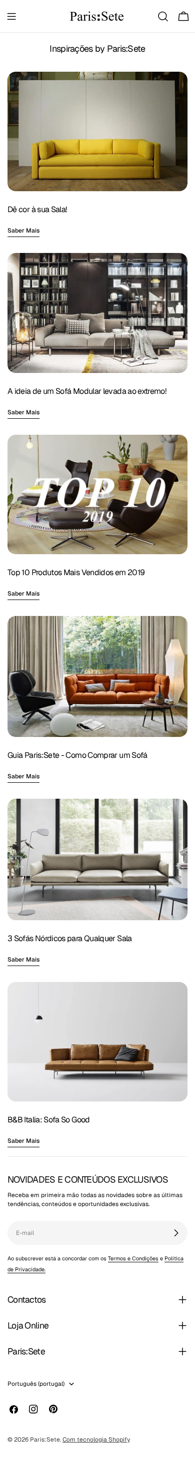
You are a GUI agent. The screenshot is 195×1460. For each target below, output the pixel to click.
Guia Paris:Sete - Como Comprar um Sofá (78, 755)
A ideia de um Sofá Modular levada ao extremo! (87, 391)
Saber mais (24, 231)
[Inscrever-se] (176, 1232)
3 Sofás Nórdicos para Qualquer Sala (70, 938)
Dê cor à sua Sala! (37, 209)
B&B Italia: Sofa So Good (49, 1119)
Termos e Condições (133, 1258)
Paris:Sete (45, 1440)
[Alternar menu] (12, 16)
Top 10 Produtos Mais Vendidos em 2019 (76, 572)
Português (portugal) (36, 1384)
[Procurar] (163, 16)
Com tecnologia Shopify (96, 1440)
